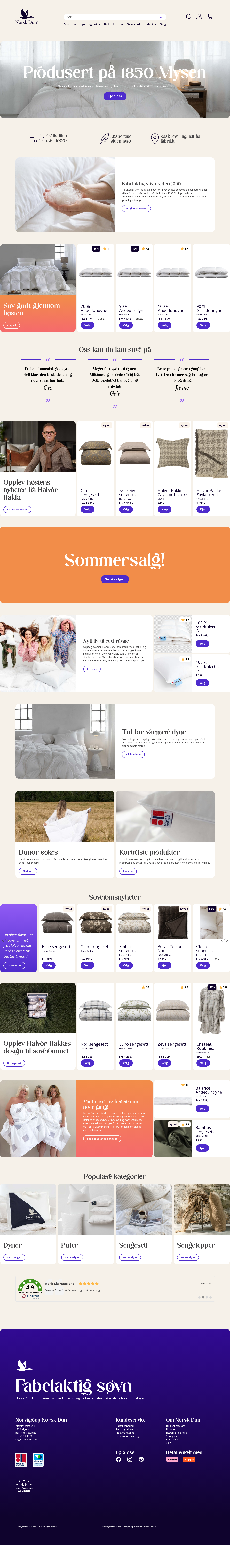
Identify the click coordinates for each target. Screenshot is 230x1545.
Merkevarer (172, 1439)
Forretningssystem (108, 1527)
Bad (106, 24)
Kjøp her (115, 96)
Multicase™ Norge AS (148, 1527)
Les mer (92, 669)
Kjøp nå (11, 325)
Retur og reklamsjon (127, 1429)
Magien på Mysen (136, 208)
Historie (170, 1429)
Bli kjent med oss (175, 1425)
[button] (64, 1486)
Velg (87, 325)
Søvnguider (135, 24)
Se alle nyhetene (17, 509)
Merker (151, 24)
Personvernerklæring (127, 1436)
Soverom (70, 24)
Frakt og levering (125, 1432)
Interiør (118, 24)
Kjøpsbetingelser (125, 1425)
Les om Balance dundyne (102, 1138)
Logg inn (199, 16)
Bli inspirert (14, 1063)
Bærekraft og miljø (176, 1432)
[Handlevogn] (210, 16)
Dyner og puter (90, 24)
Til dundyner (133, 754)
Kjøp (165, 509)
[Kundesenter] (188, 16)
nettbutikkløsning (125, 1527)
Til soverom (14, 965)
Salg (163, 24)
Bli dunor (28, 871)
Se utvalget (115, 579)
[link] (115, 1289)
